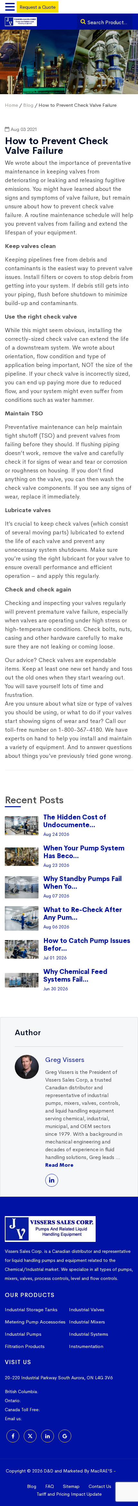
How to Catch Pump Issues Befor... (86, 945)
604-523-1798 (56, 1391)
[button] (11, 7)
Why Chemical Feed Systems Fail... (75, 976)
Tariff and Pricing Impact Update (69, 1494)
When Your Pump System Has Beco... (84, 852)
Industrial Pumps (23, 1334)
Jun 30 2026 (55, 989)
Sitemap (71, 1486)
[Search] (83, 21)
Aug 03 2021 (23, 129)
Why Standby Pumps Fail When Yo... (82, 883)
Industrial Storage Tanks (31, 1309)
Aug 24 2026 (56, 834)
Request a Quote (38, 7)
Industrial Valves (86, 1309)
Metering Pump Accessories (35, 1322)
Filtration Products (25, 1346)
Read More (59, 1165)
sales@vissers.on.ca (46, 1419)
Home (11, 105)
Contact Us (100, 1486)
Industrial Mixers (87, 1322)
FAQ (49, 1486)
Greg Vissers (64, 1059)
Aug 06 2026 (56, 927)
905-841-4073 (39, 1400)
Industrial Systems (88, 1334)
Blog (28, 105)
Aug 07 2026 (56, 896)
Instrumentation (86, 1346)
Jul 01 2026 (54, 958)
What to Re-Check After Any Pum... (82, 914)
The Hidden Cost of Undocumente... (74, 821)
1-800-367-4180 (60, 1409)
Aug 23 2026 (56, 865)
